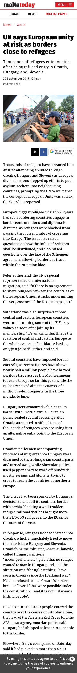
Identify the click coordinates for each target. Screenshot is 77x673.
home (13, 14)
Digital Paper (57, 14)
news (32, 14)
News (7, 25)
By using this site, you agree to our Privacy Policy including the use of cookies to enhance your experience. (38, 663)
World (21, 25)
